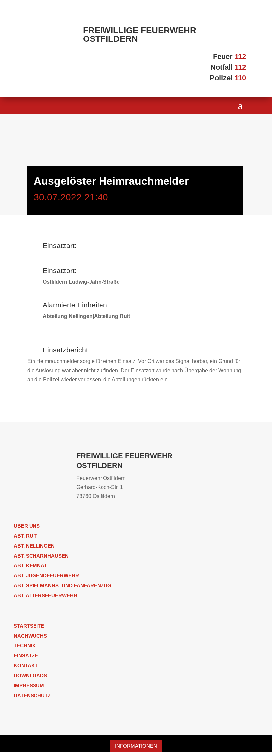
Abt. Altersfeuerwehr (45, 595)
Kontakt (26, 665)
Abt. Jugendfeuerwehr (46, 575)
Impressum (29, 685)
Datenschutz (32, 695)
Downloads (30, 675)
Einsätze (26, 655)
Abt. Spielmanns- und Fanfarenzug (62, 585)
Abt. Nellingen (34, 546)
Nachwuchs (30, 636)
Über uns (27, 526)
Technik (25, 645)
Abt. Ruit (25, 536)
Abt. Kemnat (30, 565)
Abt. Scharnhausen (41, 556)
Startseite (29, 626)
